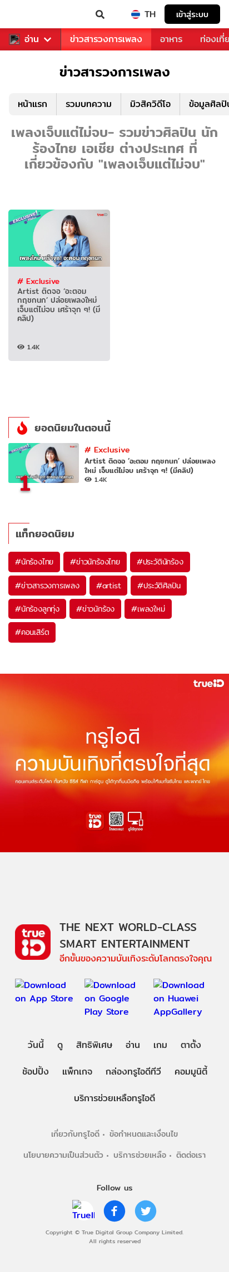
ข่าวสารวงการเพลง (106, 39)
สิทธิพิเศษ (94, 1045)
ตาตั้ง (191, 1045)
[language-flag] (135, 14)
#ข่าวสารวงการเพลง (47, 585)
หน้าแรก (32, 104)
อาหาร (171, 39)
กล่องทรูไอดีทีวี (133, 1071)
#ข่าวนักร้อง (95, 609)
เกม (160, 1045)
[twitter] (146, 1211)
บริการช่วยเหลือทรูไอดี (114, 1098)
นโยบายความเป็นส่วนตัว (63, 1154)
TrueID (31, 14)
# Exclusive (38, 281)
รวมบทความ (89, 104)
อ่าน (31, 39)
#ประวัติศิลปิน (158, 585)
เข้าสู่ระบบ (192, 14)
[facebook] (114, 1211)
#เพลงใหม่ (148, 609)
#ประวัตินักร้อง (160, 562)
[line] (83, 1211)
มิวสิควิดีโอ (150, 104)
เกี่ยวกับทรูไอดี (75, 1133)
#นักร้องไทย (34, 562)
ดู (60, 1045)
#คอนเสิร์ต (32, 632)
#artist (108, 585)
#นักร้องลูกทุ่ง (37, 609)
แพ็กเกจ (77, 1071)
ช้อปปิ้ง (35, 1071)
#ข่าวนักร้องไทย (95, 562)
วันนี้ (36, 1045)
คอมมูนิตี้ (191, 1071)
